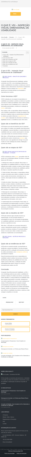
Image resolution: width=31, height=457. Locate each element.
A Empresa (5, 415)
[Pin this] (14, 298)
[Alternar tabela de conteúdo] (26, 52)
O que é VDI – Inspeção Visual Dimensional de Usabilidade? (13, 55)
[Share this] (8, 298)
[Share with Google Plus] (12, 298)
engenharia (21, 88)
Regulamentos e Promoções (9, 419)
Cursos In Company (10, 329)
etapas (16, 156)
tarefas (3, 108)
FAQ (4, 421)
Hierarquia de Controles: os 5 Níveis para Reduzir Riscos (14, 349)
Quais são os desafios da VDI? (10, 62)
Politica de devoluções (21, 453)
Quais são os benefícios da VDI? (10, 59)
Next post (21, 302)
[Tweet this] (10, 298)
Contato (4, 423)
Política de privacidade (9, 453)
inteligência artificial (21, 252)
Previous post (9, 302)
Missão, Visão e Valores (8, 417)
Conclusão (5, 65)
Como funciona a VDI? (8, 57)
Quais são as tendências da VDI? (10, 64)
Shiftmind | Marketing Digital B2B (15, 451)
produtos (22, 138)
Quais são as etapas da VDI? (9, 61)
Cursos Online (8, 323)
